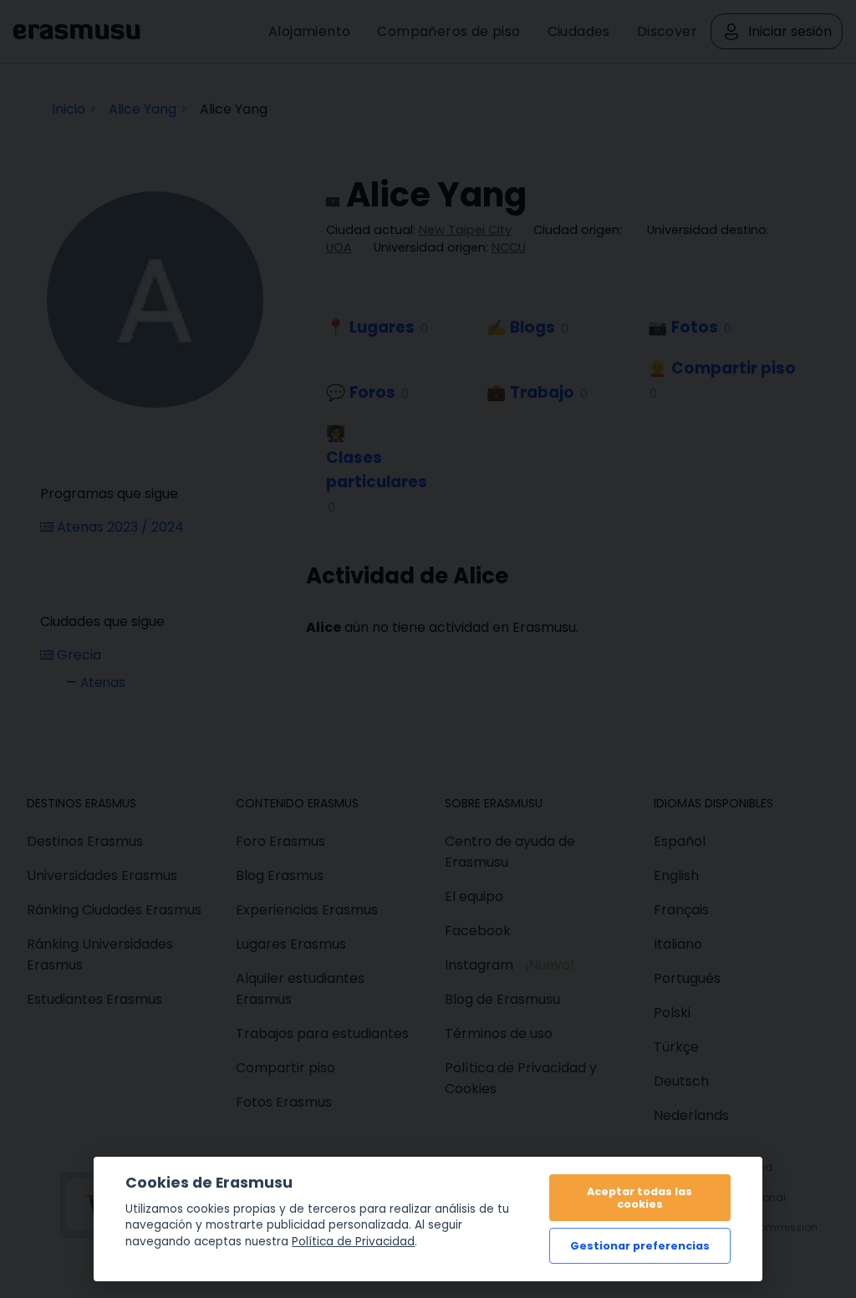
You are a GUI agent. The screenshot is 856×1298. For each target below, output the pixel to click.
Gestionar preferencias (640, 1246)
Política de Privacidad (353, 1242)
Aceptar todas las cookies (639, 1197)
